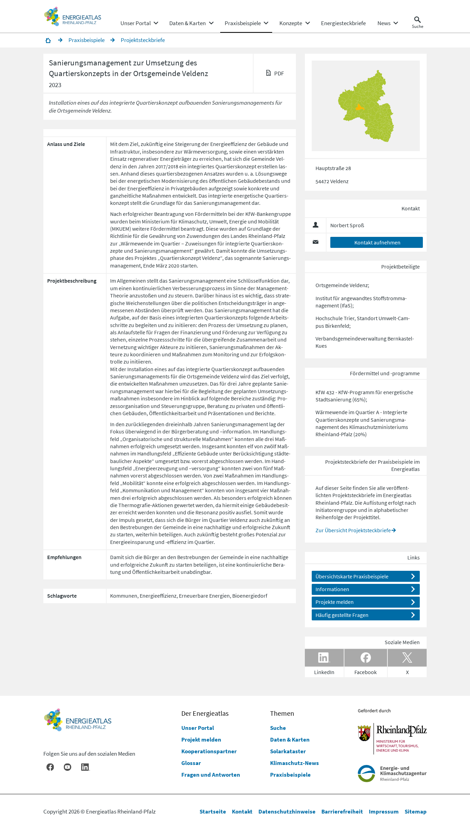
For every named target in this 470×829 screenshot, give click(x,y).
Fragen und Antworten (210, 774)
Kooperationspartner (209, 751)
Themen (282, 713)
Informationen (332, 589)
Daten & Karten (290, 739)
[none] (139, 23)
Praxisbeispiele (290, 774)
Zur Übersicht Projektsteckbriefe (353, 530)
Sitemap (416, 811)
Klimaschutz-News (294, 763)
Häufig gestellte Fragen (342, 614)
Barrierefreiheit (342, 811)
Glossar (191, 763)
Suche (278, 728)
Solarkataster (288, 751)
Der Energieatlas (204, 713)
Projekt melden (201, 739)
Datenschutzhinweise (287, 811)
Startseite (213, 811)
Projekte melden (335, 601)
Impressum (384, 811)
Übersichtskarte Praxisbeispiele (352, 576)
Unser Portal (197, 728)
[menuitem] (135, 23)
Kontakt (242, 811)
